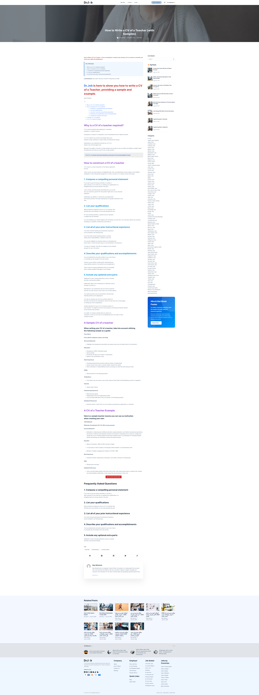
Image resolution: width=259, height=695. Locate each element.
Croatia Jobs (151, 168)
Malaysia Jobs (151, 222)
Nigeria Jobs (151, 234)
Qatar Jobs (150, 243)
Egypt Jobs (151, 176)
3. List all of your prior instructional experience (101, 112)
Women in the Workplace (154, 289)
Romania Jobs (151, 250)
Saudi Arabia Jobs (152, 254)
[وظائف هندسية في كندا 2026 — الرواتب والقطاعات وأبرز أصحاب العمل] (168, 607)
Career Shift (151, 163)
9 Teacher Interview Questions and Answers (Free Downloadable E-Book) (111, 155)
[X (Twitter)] (102, 555)
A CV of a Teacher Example (94, 119)
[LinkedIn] (114, 555)
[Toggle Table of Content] (85, 101)
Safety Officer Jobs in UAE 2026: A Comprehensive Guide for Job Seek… (120, 652)
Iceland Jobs (151, 195)
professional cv (95, 549)
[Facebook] (90, 555)
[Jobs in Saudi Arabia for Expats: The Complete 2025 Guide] (86, 652)
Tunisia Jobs (151, 279)
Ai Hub (149, 138)
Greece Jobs (151, 186)
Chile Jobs (150, 167)
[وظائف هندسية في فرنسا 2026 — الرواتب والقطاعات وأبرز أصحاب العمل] (106, 626)
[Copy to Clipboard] (137, 555)
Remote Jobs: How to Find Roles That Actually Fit (162, 86)
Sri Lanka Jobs (151, 266)
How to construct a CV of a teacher (96, 106)
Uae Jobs (150, 282)
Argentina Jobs (151, 144)
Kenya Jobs (151, 208)
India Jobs (150, 197)
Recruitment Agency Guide (154, 247)
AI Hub (135, 2)
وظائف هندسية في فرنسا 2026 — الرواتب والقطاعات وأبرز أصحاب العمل (106, 634)
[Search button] (173, 59)
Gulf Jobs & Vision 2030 (154, 190)
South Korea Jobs (152, 264)
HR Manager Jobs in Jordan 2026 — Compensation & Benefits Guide (166, 652)
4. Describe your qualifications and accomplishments (102, 113)
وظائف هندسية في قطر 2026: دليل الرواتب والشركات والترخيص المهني (90, 634)
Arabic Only (139, 37)
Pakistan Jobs (151, 238)
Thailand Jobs (151, 277)
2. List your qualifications (95, 110)
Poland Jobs (151, 241)
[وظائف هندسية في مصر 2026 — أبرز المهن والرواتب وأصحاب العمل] (137, 607)
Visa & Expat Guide (152, 288)
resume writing (105, 549)
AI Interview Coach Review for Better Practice (162, 69)
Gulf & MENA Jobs (152, 188)
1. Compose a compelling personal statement (100, 108)
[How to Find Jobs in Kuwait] (90, 607)
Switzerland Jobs (152, 272)
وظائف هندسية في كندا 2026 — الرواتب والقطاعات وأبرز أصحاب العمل (168, 614)
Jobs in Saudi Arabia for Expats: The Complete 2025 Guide (97, 651)
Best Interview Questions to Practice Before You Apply (164, 103)
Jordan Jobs (151, 206)
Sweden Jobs (151, 270)
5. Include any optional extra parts (98, 115)
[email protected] (110, 425)
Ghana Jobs (151, 184)
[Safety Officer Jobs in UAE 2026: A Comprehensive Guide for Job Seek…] (109, 652)
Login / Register (156, 2)
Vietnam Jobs (151, 286)
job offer (87, 549)
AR (164, 2)
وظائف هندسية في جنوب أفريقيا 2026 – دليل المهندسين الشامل (136, 634)
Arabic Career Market (153, 140)
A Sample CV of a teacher (93, 117)
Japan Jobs (151, 204)
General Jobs (151, 183)
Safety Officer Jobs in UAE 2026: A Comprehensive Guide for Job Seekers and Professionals (143, 652)
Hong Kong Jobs (152, 192)
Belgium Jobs (151, 154)
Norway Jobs (151, 236)
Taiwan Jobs (151, 273)
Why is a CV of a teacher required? (96, 105)
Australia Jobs (151, 145)
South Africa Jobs (152, 263)
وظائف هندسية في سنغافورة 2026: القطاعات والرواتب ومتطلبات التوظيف (121, 634)
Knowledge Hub (152, 209)
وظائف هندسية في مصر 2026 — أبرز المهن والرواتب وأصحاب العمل (137, 614)
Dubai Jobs (151, 174)
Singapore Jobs (152, 256)
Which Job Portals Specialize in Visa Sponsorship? (162, 77)
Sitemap (116, 670)
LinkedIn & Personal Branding (155, 216)
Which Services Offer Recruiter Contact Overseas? (163, 94)
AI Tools (130, 2)
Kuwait (149, 213)
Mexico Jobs (151, 225)
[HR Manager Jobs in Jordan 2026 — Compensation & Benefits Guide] (156, 652)
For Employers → (171, 2)
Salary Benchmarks (152, 252)
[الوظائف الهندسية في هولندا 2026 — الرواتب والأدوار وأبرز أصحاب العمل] (121, 607)
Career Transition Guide (154, 165)
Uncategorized (151, 284)
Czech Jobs (151, 170)
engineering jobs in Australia (160, 119)
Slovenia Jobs (151, 261)
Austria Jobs (151, 147)
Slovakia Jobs (151, 259)
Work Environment (152, 291)
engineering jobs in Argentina (160, 127)
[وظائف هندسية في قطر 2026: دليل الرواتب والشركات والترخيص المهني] (90, 626)
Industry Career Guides (153, 200)
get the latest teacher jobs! (113, 477)
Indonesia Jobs (151, 199)
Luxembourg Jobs (152, 220)
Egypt (149, 177)
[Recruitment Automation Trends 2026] (106, 607)
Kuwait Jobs (151, 211)
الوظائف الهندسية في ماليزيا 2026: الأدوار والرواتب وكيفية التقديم (153, 614)
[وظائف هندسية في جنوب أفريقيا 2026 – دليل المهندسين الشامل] (137, 626)
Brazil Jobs (150, 158)
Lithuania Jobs (151, 218)
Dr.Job (88, 85)
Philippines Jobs (152, 240)
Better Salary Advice (153, 156)
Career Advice (151, 161)
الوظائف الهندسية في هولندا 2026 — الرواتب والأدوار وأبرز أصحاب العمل (121, 614)
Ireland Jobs (151, 202)
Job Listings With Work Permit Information (163, 111)
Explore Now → (156, 322)
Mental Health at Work (153, 224)
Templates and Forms (153, 275)
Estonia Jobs (151, 179)
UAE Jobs (150, 280)
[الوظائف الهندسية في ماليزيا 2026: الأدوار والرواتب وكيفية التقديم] (153, 607)
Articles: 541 (95, 575)
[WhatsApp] (125, 555)
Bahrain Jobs (151, 149)
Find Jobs (123, 2)
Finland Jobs (151, 181)
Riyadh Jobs (151, 248)
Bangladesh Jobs (152, 152)
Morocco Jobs (151, 227)
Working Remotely (152, 293)
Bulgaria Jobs (151, 160)
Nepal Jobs (151, 229)
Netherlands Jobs (152, 231)
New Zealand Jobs (152, 232)
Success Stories (152, 268)
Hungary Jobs (151, 193)
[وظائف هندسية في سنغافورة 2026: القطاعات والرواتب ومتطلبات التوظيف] (121, 626)
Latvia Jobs (151, 215)
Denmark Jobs (151, 172)
